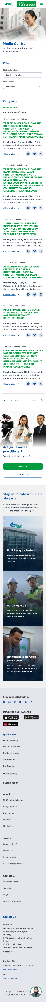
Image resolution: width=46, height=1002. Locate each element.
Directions (8, 952)
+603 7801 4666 (10, 978)
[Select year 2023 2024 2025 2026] (22, 86)
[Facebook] (4, 702)
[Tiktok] (31, 702)
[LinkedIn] (21, 702)
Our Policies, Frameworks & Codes (20, 676)
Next (42, 400)
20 (35, 400)
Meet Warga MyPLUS (15, 621)
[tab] (23, 107)
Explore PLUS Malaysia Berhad (18, 566)
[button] (28, 153)
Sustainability (11, 782)
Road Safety (10, 773)
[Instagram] (10, 702)
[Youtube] (26, 702)
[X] (15, 702)
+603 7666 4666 (10, 969)
